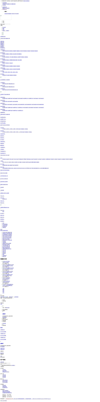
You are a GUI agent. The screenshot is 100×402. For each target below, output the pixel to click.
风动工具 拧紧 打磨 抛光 (4, 170)
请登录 (24, 0)
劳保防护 (4, 253)
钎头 (39, 168)
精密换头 (2, 43)
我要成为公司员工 (5, 371)
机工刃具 (2, 164)
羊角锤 (3, 168)
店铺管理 (7, 8)
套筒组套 (4, 75)
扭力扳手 (4, 27)
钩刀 (18, 162)
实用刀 (10, 162)
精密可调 (2, 42)
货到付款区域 (5, 380)
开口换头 (2, 45)
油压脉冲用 (2, 133)
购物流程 (9, 13)
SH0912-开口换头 (5, 262)
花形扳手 (56, 159)
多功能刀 (24, 162)
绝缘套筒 (2, 143)
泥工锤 (22, 168)
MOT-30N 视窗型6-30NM (7, 275)
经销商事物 (4, 2)
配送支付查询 (5, 381)
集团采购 (4, 377)
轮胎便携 (18, 69)
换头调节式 (2, 52)
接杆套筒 (2, 137)
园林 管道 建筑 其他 (4, 184)
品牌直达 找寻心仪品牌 (4, 193)
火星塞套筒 (2, 147)
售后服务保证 (5, 387)
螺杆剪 (35, 162)
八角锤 (14, 168)
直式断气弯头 (5, 101)
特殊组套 (14, 75)
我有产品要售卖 (5, 390)
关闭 (1, 356)
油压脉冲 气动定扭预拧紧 (5, 94)
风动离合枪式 (3, 117)
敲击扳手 (36, 159)
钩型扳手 (67, 159)
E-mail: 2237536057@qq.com (46, 398)
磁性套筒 (2, 135)
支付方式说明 (5, 382)
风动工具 (2, 200)
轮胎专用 (14, 69)
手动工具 (2, 197)
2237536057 (4, 400)
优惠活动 (4, 227)
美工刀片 (7, 162)
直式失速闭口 (15, 104)
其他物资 (2, 221)
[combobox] (5, 24)
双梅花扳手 (21, 159)
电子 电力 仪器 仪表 (4, 178)
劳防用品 (2, 219)
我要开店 (4, 8)
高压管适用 (2, 106)
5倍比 (11, 72)
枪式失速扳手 (15, 98)
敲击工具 (2, 167)
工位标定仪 (2, 88)
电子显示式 (2, 58)
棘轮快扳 (28, 159)
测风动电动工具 (11, 83)
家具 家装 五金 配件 (4, 181)
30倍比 (9, 72)
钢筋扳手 (71, 159)
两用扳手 (25, 159)
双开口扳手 (12, 159)
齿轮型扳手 (2, 103)
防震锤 (9, 168)
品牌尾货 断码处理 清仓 (4, 207)
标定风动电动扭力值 (14, 89)
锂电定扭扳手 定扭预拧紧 (5, 114)
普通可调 (2, 41)
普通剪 (32, 162)
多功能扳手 (63, 159)
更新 (3, 291)
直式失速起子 (41, 98)
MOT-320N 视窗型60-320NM (7, 265)
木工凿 (41, 168)
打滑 (3, 29)
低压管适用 (2, 109)
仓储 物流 (2, 190)
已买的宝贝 (4, 3)
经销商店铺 (4, 7)
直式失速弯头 (10, 101)
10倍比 (6, 72)
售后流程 (6, 13)
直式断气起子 (31, 98)
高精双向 (25, 50)
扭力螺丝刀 (2, 61)
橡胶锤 (6, 168)
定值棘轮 (4, 69)
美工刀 (3, 162)
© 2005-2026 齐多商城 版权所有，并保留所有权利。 (22, 398)
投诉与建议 (4, 370)
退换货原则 (4, 386)
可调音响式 (2, 49)
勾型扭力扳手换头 (5, 282)
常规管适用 (2, 97)
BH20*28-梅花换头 (5, 278)
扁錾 (37, 168)
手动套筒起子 (3, 151)
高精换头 (2, 44)
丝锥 (8, 165)
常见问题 (17, 13)
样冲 (30, 168)
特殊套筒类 (2, 141)
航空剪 (27, 162)
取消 (3, 353)
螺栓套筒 (2, 145)
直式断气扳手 (10, 98)
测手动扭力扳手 (5, 83)
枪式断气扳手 (5, 98)
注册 (8, 307)
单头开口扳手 (16, 159)
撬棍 (43, 168)
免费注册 (27, 0)
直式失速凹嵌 (15, 101)
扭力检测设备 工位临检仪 (5, 79)
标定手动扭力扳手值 (6, 89)
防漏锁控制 (2, 112)
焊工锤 (20, 168)
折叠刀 (16, 162)
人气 (3, 292)
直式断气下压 (3, 119)
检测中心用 (2, 85)
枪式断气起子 (25, 98)
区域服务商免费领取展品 (7, 392)
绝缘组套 (11, 75)
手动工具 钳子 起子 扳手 (4, 155)
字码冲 (32, 168)
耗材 (3, 254)
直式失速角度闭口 (28, 104)
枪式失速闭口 (10, 104)
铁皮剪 (30, 162)
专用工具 (4, 252)
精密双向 (11, 50)
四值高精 (32, 50)
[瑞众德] (2, 205)
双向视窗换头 (19, 53)
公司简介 (4, 369)
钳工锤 (12, 168)
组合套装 (14, 53)
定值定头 (11, 69)
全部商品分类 (2, 36)
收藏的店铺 (13, 3)
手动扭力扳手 (5, 225)
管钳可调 (22, 50)
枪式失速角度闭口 (21, 104)
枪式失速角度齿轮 (40, 104)
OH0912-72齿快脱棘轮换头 (7, 285)
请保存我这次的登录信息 (6, 365)
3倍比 (3, 72)
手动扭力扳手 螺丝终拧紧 (5, 38)
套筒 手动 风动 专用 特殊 (7, 235)
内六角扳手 (40, 159)
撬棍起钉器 (46, 168)
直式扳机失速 (3, 121)
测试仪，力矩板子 (5, 30)
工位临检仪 (2, 82)
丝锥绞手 (11, 165)
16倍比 (13, 72)
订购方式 (13, 13)
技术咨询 (4, 323)
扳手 (3, 211)
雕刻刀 (21, 162)
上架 (3, 288)
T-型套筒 (2, 149)
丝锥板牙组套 (5, 165)
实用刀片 (13, 162)
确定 (1, 353)
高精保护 (29, 50)
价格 (3, 290)
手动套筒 (2, 127)
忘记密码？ (13, 365)
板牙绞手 (16, 165)
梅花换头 (2, 46)
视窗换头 (7, 53)
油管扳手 (43, 159)
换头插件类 (2, 47)
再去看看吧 (4, 317)
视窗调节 (14, 50)
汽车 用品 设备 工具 (4, 175)
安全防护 (2, 187)
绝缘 (3, 28)
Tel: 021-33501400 (37, 398)
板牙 (14, 165)
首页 (1, 229)
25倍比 (16, 72)
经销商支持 (4, 9)
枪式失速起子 (36, 98)
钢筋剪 (38, 162)
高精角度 (36, 50)
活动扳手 (7, 159)
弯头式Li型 (2, 100)
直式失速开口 (5, 104)
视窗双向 (18, 50)
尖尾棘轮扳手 (48, 159)
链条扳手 (59, 159)
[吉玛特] (2, 78)
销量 (3, 289)
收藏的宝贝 (9, 3)
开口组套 (7, 75)
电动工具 (2, 202)
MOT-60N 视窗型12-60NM (7, 272)
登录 (7, 307)
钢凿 (35, 168)
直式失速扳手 (20, 98)
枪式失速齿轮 (34, 104)
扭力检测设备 (5, 224)
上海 (33, 398)
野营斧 (28, 168)
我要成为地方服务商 (6, 391)
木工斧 (25, 168)
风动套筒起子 (3, 153)
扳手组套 (4, 159)
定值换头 (7, 69)
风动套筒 (2, 130)
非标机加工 (4, 255)
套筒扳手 (52, 159)
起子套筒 (2, 139)
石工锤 (17, 168)
